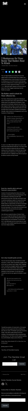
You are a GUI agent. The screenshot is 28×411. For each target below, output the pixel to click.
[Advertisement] (14, 23)
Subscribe (22, 364)
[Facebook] (2, 384)
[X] (6, 384)
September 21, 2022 (12, 291)
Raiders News (5, 65)
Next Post (24, 374)
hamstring (4, 216)
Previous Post (5, 374)
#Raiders (9, 280)
